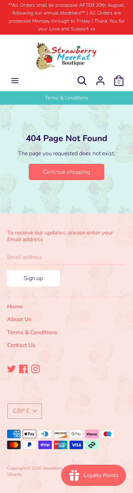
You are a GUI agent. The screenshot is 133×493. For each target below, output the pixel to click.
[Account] (100, 78)
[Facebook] (23, 368)
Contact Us (21, 345)
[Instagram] (35, 368)
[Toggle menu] (15, 80)
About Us (19, 319)
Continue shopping (66, 172)
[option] (66, 98)
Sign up (33, 278)
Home (15, 307)
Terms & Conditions (66, 97)
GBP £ (21, 411)
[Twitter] (11, 368)
